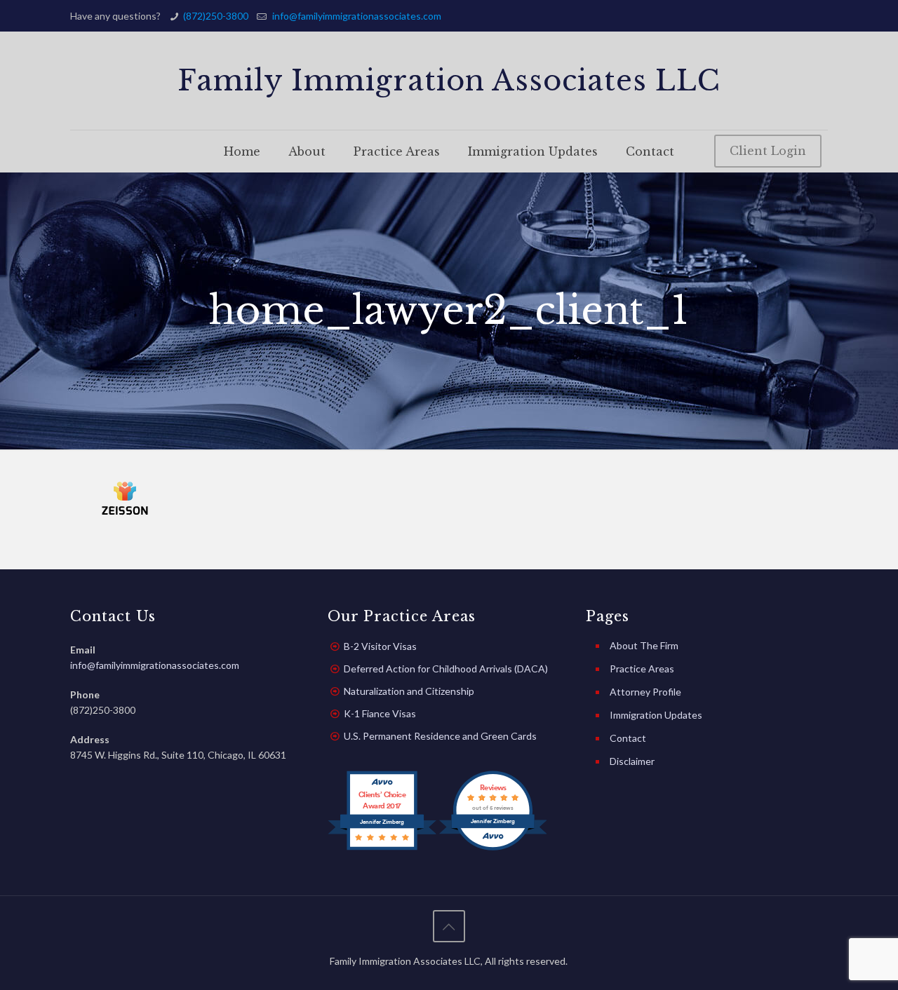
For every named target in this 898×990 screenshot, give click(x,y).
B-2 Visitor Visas (380, 646)
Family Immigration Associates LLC (449, 80)
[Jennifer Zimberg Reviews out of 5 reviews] (492, 849)
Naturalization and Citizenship (409, 691)
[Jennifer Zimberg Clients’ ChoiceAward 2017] (382, 849)
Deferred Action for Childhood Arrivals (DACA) (446, 668)
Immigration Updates (656, 715)
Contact (628, 738)
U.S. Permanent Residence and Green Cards (440, 736)
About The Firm (644, 645)
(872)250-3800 (215, 16)
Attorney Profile (645, 692)
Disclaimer (632, 761)
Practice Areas (642, 668)
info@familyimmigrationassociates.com (355, 16)
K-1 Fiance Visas (380, 713)
